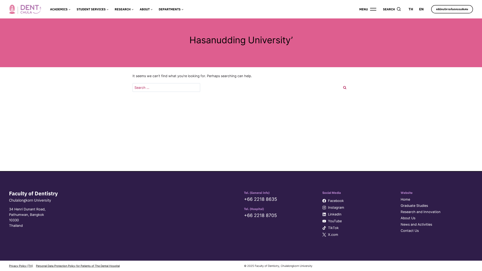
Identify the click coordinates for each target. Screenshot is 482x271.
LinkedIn (335, 214)
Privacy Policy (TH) (21, 265)
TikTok (333, 228)
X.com (333, 235)
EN (421, 9)
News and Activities (416, 224)
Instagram (336, 207)
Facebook (336, 201)
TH (411, 9)
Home (405, 199)
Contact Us (410, 231)
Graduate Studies (414, 206)
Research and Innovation (421, 212)
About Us (408, 218)
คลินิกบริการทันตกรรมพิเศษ (452, 9)
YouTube (335, 221)
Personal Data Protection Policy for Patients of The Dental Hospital (78, 265)
